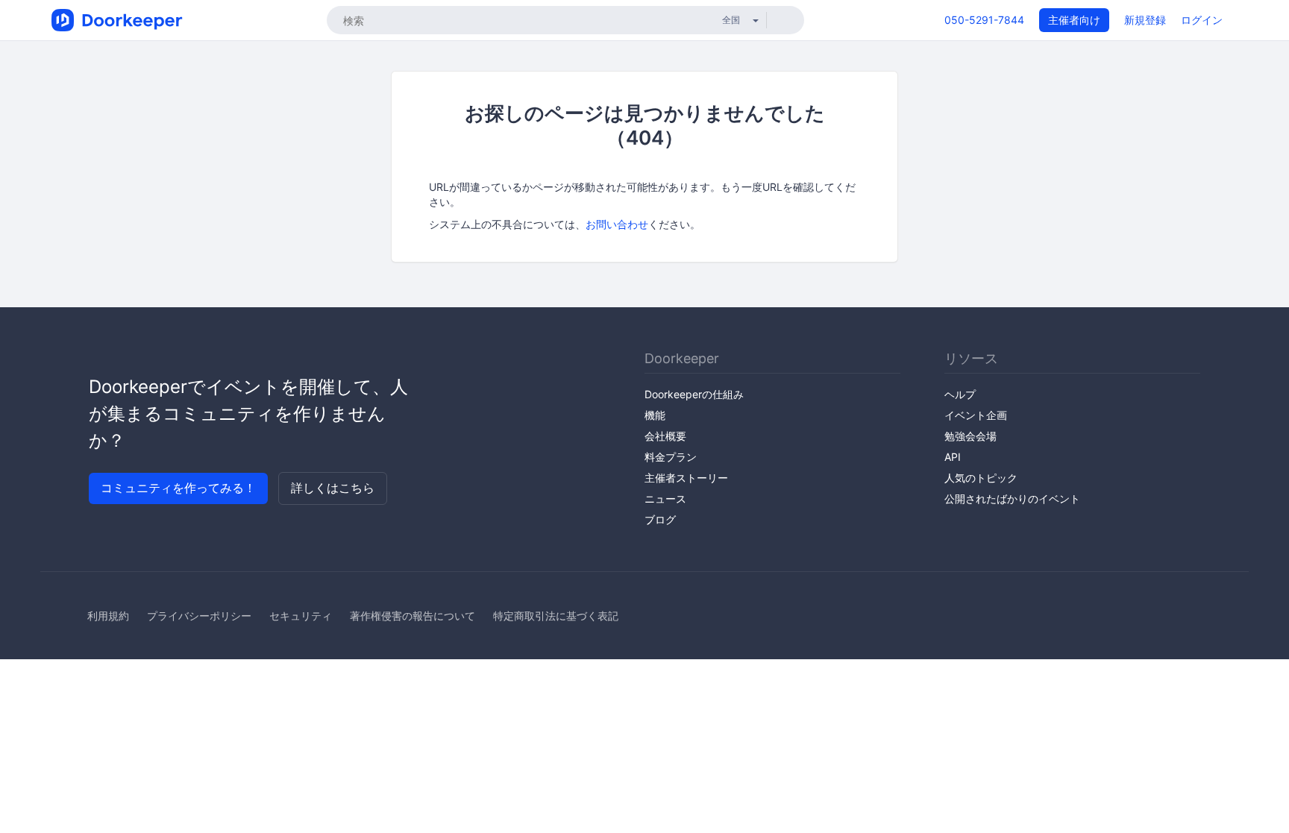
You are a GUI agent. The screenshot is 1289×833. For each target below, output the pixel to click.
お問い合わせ (617, 224)
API (952, 456)
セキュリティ (300, 615)
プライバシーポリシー (199, 615)
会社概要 (665, 436)
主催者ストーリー (686, 477)
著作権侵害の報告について (412, 615)
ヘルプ (960, 394)
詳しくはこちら (332, 487)
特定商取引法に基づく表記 (555, 615)
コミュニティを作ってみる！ (178, 487)
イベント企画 (975, 415)
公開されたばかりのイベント (1012, 498)
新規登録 (1145, 19)
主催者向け (1074, 19)
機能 (654, 415)
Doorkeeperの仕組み (694, 394)
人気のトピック (980, 477)
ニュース (665, 498)
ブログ (660, 519)
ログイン (1202, 19)
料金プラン (670, 456)
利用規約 (108, 615)
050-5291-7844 (984, 19)
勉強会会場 (970, 436)
